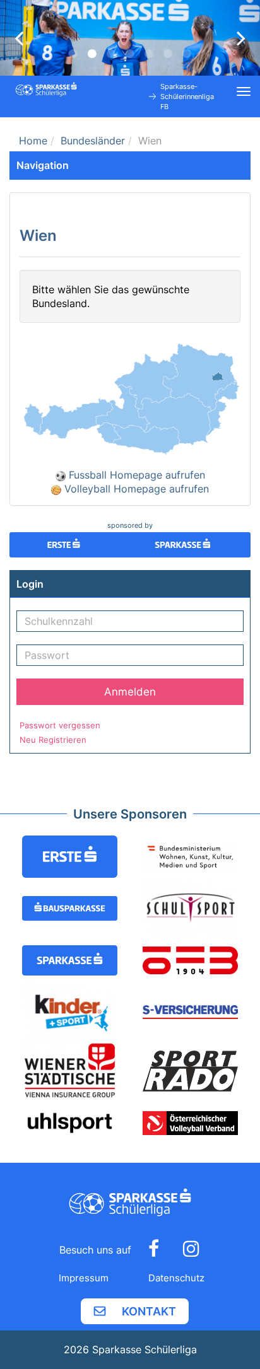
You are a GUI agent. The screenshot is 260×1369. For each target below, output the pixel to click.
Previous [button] (19, 37)
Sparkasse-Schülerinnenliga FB (187, 96)
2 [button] (92, 53)
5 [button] (149, 53)
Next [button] (241, 37)
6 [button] (168, 53)
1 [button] (73, 53)
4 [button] (130, 53)
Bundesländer (93, 140)
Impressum (84, 1278)
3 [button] (111, 53)
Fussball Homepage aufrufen (135, 475)
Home (33, 140)
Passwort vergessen (60, 725)
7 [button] (186, 53)
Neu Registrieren (53, 740)
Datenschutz (176, 1278)
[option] (130, 38)
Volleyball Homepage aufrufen (135, 488)
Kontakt (149, 1311)
